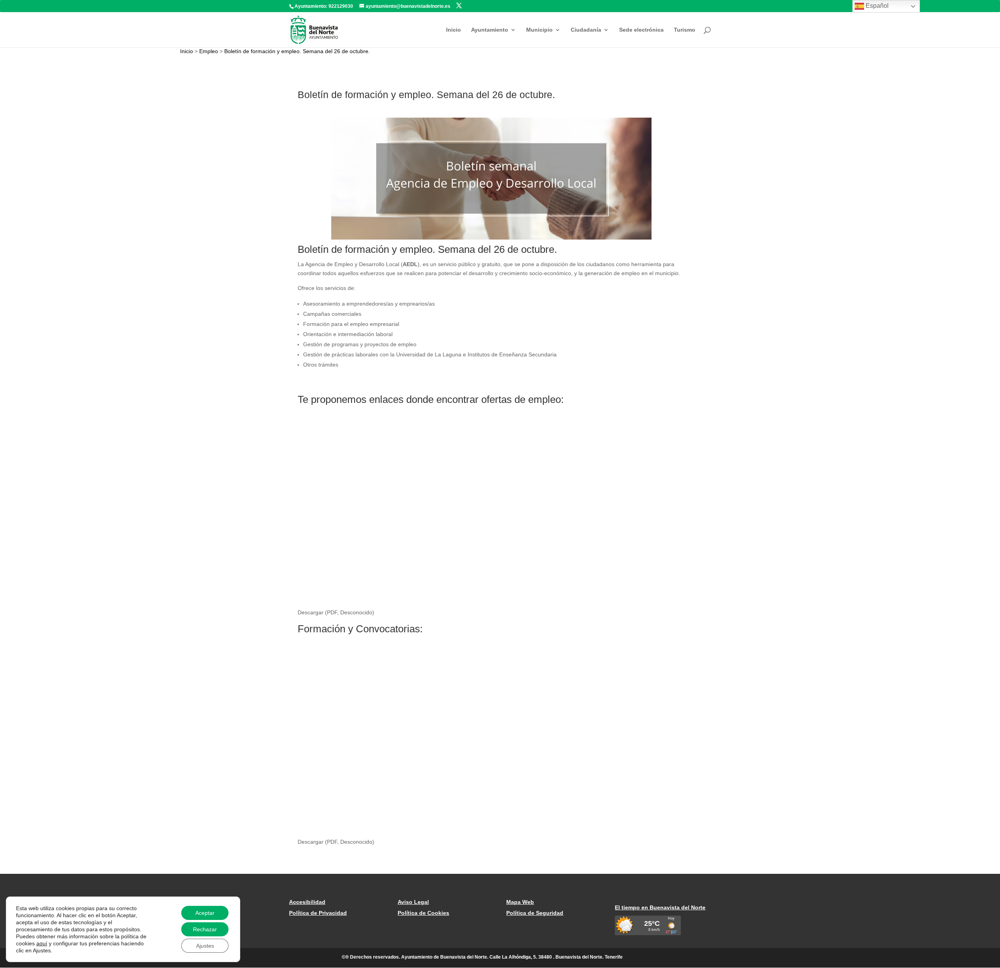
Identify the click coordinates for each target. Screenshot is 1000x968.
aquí (41, 943)
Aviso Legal (413, 902)
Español (876, 5)
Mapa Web (520, 902)
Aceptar (204, 913)
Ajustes (205, 946)
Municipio (539, 30)
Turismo (684, 30)
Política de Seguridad (534, 913)
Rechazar (205, 929)
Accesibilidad (307, 902)
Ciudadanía (586, 30)
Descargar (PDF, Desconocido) (336, 612)
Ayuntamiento (489, 30)
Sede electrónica (641, 30)
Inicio (453, 30)
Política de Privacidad (318, 913)
